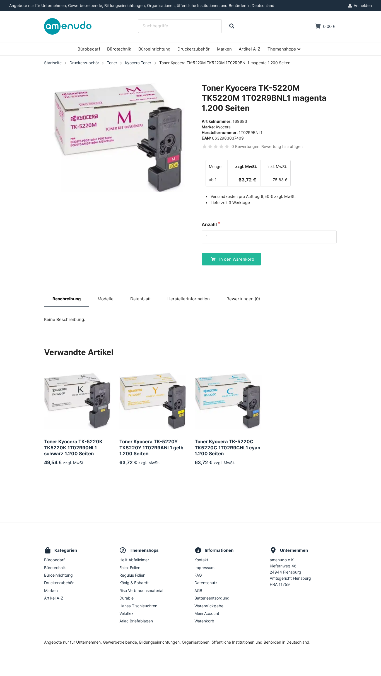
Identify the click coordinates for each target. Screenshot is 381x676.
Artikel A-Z (249, 49)
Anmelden (363, 5)
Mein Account (206, 613)
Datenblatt (140, 298)
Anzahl (209, 224)
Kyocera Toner (138, 62)
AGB (198, 590)
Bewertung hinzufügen (282, 146)
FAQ (198, 575)
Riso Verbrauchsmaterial (141, 590)
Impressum (204, 567)
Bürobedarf (89, 49)
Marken (224, 49)
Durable (126, 598)
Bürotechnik (119, 49)
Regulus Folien (132, 575)
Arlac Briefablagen (136, 621)
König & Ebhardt (134, 582)
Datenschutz (206, 582)
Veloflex (126, 613)
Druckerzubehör (193, 49)
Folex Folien (129, 567)
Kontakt (201, 560)
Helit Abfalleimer (134, 560)
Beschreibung (66, 298)
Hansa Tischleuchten (138, 605)
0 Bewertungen (245, 146)
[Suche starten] (232, 26)
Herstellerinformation (188, 298)
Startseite (53, 62)
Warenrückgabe (208, 605)
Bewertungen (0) (243, 298)
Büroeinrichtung (154, 49)
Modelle (106, 298)
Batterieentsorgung (212, 598)
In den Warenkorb (236, 259)
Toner (112, 62)
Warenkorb (204, 621)
